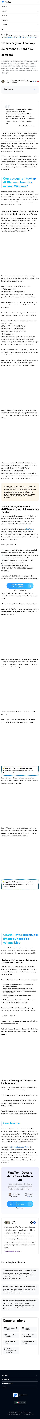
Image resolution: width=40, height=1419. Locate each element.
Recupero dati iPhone (10, 1336)
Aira (8, 82)
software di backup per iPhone (19, 1147)
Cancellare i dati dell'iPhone (29, 1336)
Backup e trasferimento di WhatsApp (11, 1350)
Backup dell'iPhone (27, 1329)
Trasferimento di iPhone (11, 1329)
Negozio (4, 6)
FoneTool (8, 2)
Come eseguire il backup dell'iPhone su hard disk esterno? (20, 37)
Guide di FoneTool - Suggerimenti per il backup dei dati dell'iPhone (20, 36)
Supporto (4, 20)
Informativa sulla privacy (14, 1414)
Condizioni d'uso (29, 1414)
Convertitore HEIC (10, 1342)
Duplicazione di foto (29, 1342)
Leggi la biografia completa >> (13, 1251)
